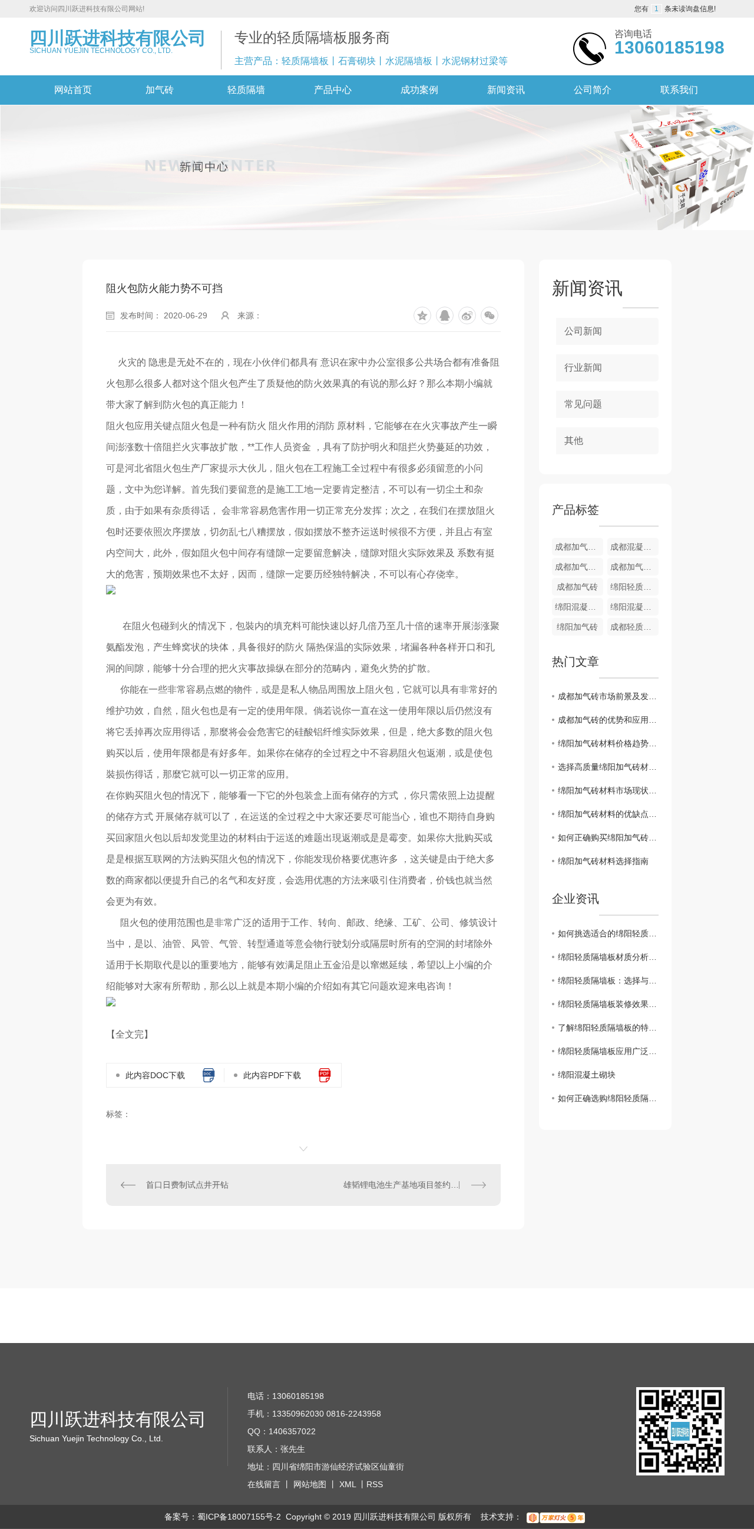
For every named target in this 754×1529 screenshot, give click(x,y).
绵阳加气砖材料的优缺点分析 (608, 814)
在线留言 (263, 1484)
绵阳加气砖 (577, 626)
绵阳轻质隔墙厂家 (634, 586)
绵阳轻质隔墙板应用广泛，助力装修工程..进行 (608, 1051)
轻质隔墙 (246, 90)
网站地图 (309, 1484)
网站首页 (73, 90)
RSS (374, 1484)
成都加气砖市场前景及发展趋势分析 (608, 696)
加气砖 (159, 90)
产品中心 (333, 90)
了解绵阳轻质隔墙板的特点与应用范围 (608, 1027)
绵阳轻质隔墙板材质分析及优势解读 (608, 957)
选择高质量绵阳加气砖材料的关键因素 (608, 767)
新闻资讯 (506, 90)
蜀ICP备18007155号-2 (239, 1516)
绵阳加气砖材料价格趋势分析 (608, 743)
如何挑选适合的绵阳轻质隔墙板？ (608, 933)
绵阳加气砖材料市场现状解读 (608, 790)
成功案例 (419, 90)
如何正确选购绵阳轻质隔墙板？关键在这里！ (608, 1098)
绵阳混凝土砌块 (587, 1074)
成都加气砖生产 (634, 566)
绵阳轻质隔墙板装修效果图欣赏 (608, 1004)
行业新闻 (583, 368)
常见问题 (583, 404)
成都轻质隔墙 (634, 626)
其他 (573, 441)
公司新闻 (583, 331)
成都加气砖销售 (579, 546)
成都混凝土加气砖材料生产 (634, 546)
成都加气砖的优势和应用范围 (608, 719)
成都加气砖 (577, 586)
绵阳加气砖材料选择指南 (603, 861)
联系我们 (679, 90)
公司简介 (592, 90)
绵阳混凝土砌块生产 (579, 606)
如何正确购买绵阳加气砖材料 (608, 837)
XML (347, 1484)
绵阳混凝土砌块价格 (634, 606)
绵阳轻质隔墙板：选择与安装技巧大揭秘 (608, 980)
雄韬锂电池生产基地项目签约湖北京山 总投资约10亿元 (414, 1184)
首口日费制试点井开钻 (187, 1184)
